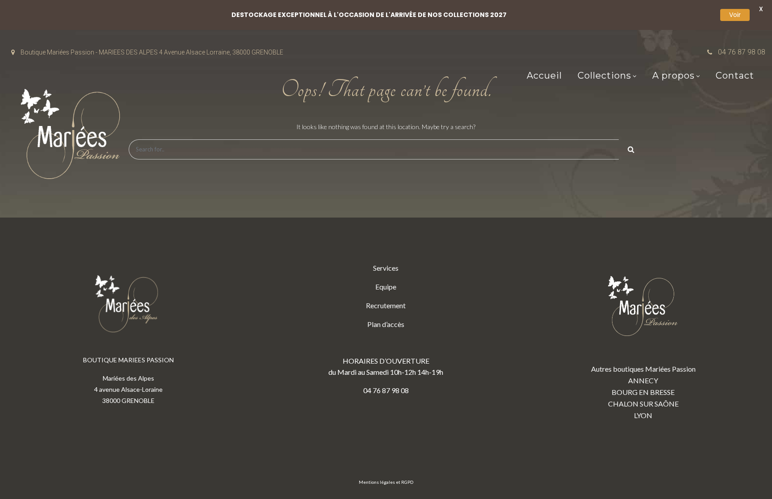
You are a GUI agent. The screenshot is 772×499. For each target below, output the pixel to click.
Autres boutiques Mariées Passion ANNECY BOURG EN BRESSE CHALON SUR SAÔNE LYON (643, 392)
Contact (735, 75)
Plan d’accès (385, 324)
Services (386, 268)
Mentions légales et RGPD (386, 482)
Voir (735, 14)
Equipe (385, 286)
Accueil (544, 75)
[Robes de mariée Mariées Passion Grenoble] (74, 136)
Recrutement (386, 305)
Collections (604, 75)
